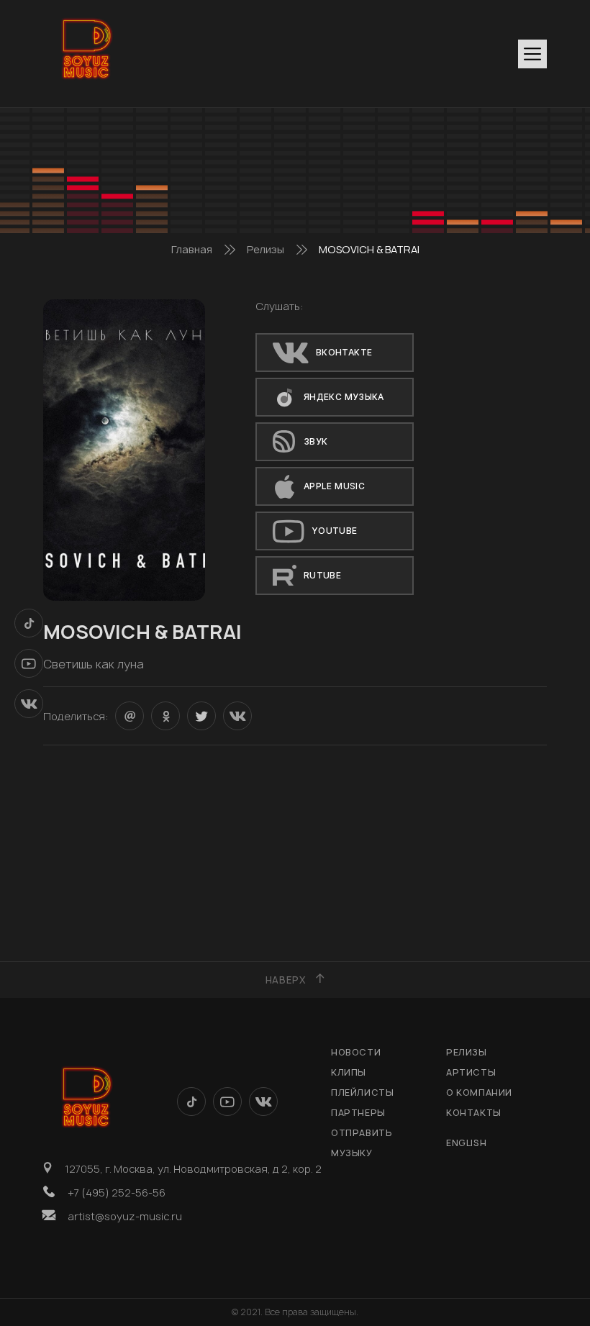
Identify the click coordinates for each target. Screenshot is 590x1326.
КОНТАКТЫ (474, 1113)
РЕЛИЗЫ (466, 1052)
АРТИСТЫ (471, 1072)
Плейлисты (362, 1092)
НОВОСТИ (356, 1052)
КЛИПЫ (348, 1072)
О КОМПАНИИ (479, 1092)
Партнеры (358, 1113)
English (466, 1143)
